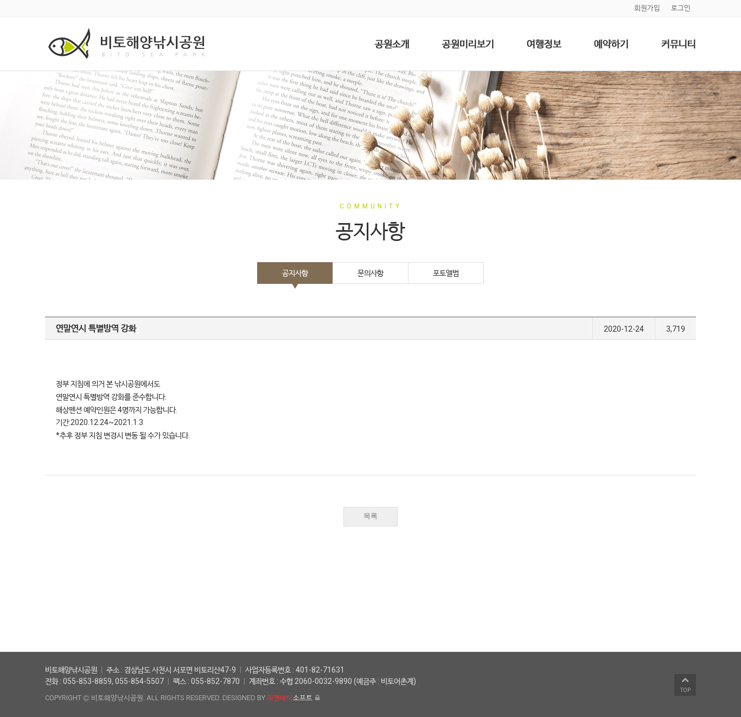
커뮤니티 (678, 43)
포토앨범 (446, 273)
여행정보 (544, 43)
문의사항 (370, 273)
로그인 (681, 8)
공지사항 (295, 273)
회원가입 (647, 8)
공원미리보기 (468, 43)
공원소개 (392, 43)
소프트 (289, 698)
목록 (370, 516)
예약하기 (611, 43)
